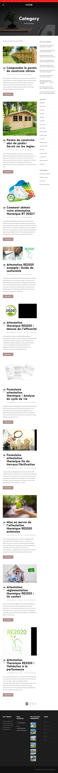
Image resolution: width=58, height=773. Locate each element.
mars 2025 (42, 139)
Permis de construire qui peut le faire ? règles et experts (47, 71)
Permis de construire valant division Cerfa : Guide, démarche (47, 66)
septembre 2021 (43, 160)
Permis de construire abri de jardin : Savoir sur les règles (21, 143)
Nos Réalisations (48, 725)
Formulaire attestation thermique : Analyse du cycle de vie (21, 394)
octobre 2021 (43, 157)
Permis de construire (45, 184)
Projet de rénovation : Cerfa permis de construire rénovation (47, 56)
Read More (8, 94)
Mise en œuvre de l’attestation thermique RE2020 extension (19, 527)
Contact (47, 740)
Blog (46, 736)
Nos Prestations (48, 729)
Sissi (17, 74)
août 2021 (42, 164)
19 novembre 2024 (12, 673)
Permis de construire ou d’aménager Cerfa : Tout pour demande (47, 82)
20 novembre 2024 (12, 332)
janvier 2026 (42, 128)
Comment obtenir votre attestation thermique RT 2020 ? (21, 210)
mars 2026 (42, 121)
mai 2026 (42, 113)
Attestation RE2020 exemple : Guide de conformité (20, 268)
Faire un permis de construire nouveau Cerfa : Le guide (47, 46)
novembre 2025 (43, 135)
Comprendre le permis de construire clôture (22, 70)
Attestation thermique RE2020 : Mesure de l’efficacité (22, 326)
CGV (35, 769)
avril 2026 (42, 117)
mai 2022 (42, 149)
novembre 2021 (43, 153)
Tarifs (46, 733)
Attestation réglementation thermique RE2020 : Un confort (20, 592)
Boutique (52, 769)
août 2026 (42, 102)
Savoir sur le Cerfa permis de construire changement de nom (47, 61)
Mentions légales (41, 769)
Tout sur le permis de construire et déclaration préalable (47, 51)
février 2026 (42, 124)
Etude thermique (27, 74)
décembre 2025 (43, 131)
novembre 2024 (43, 146)
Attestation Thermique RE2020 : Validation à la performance (21, 665)
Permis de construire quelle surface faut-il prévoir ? (46, 76)
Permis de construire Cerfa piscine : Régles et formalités (47, 87)
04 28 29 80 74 (22, 723)
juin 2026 (42, 110)
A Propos (47, 722)
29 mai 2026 (10, 74)
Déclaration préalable (45, 173)
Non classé (42, 181)
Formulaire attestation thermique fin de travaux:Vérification (21, 460)
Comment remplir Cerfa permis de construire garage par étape (47, 92)
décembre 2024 (43, 142)
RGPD (48, 769)
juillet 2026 (42, 106)
